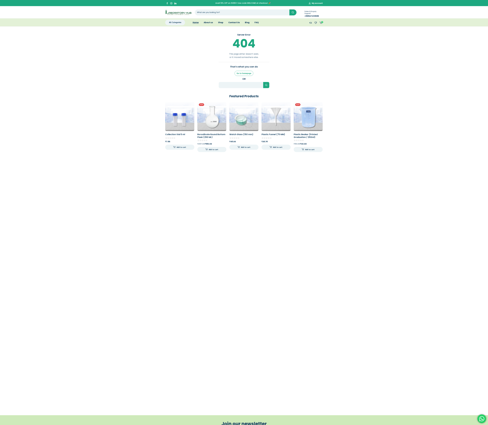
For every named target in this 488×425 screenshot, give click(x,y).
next (326, 126)
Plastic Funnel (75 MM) (273, 134)
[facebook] (167, 3)
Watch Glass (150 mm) (241, 134)
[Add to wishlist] (190, 106)
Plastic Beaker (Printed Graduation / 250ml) (306, 136)
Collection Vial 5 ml (175, 134)
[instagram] (171, 3)
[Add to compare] (190, 111)
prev (161, 126)
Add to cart (181, 147)
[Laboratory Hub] (178, 12)
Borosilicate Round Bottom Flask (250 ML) (211, 136)
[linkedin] (175, 3)
